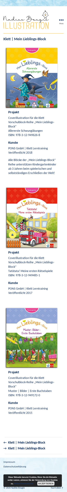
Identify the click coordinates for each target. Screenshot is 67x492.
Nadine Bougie (18, 488)
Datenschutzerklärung (14, 466)
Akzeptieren (45, 483)
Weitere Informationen (23, 483)
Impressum (9, 462)
